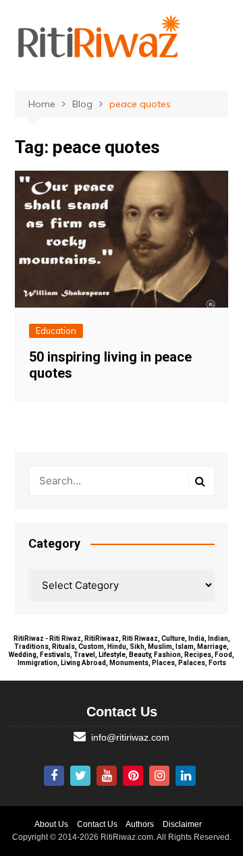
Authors (140, 824)
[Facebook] (54, 776)
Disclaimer (182, 824)
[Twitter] (80, 776)
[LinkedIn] (186, 776)
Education (56, 330)
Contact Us (97, 824)
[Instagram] (159, 776)
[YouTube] (107, 776)
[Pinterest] (133, 776)
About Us (51, 824)
